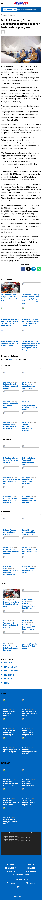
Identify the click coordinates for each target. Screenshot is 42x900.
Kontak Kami (31, 871)
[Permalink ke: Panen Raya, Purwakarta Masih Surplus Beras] (30, 376)
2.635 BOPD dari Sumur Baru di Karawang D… (9, 732)
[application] (21, 843)
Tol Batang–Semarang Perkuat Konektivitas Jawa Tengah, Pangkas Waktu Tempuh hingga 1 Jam (31, 299)
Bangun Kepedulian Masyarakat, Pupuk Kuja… (11, 405)
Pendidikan (7, 456)
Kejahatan (8, 679)
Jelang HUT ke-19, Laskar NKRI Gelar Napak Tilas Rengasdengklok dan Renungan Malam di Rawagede (31, 345)
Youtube (22, 887)
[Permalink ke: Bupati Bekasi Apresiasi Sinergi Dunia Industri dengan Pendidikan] (30, 490)
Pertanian (6, 382)
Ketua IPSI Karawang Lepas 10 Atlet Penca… (11, 802)
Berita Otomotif (11, 671)
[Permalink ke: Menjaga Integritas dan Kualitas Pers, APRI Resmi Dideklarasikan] (30, 541)
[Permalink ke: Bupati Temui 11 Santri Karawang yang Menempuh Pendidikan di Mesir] (30, 471)
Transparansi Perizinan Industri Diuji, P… (10, 625)
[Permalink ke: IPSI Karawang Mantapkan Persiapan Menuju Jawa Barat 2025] (30, 773)
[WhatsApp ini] (39, 269)
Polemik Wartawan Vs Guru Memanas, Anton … (10, 460)
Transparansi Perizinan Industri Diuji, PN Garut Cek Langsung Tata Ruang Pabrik (10, 322)
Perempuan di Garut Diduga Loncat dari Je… (11, 604)
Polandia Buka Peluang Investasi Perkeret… (29, 752)
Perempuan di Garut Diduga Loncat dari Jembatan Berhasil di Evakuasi (9, 298)
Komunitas (7, 528)
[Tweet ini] (28, 269)
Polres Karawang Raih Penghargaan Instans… (10, 648)
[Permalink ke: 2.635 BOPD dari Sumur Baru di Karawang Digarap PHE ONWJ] (11, 722)
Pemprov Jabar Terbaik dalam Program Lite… (28, 732)
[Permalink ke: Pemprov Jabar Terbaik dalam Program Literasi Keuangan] (30, 722)
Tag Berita (8, 663)
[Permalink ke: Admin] (3, 32)
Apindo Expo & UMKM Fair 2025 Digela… (11, 751)
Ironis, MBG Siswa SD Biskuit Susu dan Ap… (11, 481)
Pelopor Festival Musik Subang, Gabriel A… (9, 532)
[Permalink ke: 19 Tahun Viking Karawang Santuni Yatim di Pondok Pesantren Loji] (30, 560)
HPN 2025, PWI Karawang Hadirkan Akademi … (11, 551)
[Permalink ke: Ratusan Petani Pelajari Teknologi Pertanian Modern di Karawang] (11, 376)
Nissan (7, 683)
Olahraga (6, 779)
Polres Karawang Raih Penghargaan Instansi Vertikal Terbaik (9, 343)
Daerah (29, 621)
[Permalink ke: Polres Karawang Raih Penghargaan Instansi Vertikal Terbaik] (10, 334)
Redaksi (31, 865)
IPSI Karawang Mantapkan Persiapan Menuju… (30, 783)
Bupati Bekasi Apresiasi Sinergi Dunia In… (29, 500)
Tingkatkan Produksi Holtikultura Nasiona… (27, 427)
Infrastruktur (27, 600)
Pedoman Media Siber (21, 875)
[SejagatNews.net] (21, 3)
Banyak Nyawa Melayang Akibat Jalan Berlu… (28, 532)
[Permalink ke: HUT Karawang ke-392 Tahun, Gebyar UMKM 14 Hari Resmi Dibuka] (30, 703)
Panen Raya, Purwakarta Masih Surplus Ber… (29, 386)
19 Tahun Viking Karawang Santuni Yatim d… (29, 570)
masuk (11, 359)
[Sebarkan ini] (23, 269)
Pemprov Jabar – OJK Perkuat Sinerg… (10, 713)
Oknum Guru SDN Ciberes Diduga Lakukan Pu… (10, 500)
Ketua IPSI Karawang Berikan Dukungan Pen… (10, 783)
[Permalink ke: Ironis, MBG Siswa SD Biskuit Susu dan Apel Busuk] (11, 471)
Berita (24, 621)
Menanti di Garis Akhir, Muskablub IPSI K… (10, 822)
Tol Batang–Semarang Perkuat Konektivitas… (29, 606)
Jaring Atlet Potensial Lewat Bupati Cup (28, 802)
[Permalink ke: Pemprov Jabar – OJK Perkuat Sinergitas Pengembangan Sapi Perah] (11, 703)
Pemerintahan (13, 642)
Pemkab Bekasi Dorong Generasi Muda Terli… (10, 426)
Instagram (32, 883)
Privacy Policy (10, 868)
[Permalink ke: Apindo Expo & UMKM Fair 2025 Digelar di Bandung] (11, 741)
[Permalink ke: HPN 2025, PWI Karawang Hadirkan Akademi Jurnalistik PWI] (11, 541)
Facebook (12, 883)
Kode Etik (11, 865)
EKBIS (5, 709)
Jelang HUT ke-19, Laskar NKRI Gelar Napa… (29, 646)
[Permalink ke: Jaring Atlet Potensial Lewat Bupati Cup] (30, 792)
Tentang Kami (10, 871)
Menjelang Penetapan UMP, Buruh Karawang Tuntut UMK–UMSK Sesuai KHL (30, 322)
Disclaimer (31, 868)
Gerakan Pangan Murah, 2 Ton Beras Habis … (29, 407)
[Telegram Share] (33, 269)
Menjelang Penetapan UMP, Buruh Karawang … (29, 627)
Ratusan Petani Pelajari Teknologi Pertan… (10, 386)
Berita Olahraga (10, 667)
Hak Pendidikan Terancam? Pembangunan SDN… (28, 461)
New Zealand (9, 675)
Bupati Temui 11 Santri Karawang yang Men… (29, 481)
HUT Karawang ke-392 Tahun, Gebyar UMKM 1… (29, 713)
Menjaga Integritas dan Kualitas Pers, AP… (29, 551)
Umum (24, 403)
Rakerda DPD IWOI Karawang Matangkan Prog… (10, 572)
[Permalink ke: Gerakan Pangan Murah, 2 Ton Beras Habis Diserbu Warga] (30, 395)
